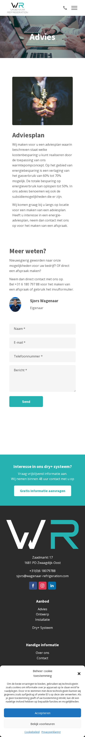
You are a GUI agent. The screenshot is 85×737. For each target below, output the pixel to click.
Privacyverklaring (51, 732)
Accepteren (42, 713)
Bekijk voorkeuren (42, 724)
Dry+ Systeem (42, 627)
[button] (79, 673)
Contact (42, 658)
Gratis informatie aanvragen (42, 491)
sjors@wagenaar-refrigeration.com (42, 576)
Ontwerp (42, 614)
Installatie (42, 619)
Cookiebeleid (32, 732)
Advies (42, 609)
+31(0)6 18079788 (42, 571)
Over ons (42, 653)
